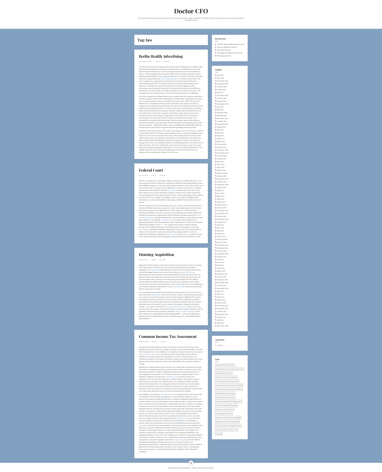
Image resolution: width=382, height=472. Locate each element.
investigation (235, 401)
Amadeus (200, 468)
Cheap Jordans (156, 295)
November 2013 (222, 248)
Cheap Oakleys (144, 229)
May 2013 (220, 265)
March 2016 (221, 170)
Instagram (143, 425)
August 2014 (221, 222)
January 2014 (222, 242)
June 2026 (220, 78)
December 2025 (222, 81)
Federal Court (151, 170)
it (241, 401)
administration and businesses (225, 365)
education (236, 381)
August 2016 (221, 159)
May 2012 (220, 294)
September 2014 (223, 219)
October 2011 (221, 311)
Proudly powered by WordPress (179, 468)
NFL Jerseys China (178, 440)
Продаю (152, 197)
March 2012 (221, 300)
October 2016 (221, 156)
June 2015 (220, 193)
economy (228, 381)
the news (224, 430)
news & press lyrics (221, 417)
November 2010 (222, 326)
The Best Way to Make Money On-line (230, 44)
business (229, 373)
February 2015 (222, 205)
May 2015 (220, 196)
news (230, 413)
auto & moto (239, 369)
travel (236, 430)
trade (230, 430)
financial (224, 389)
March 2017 (221, 141)
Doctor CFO (191, 11)
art (228, 369)
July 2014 (220, 225)
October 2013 (221, 251)
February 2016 (222, 173)
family (241, 385)
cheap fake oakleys (179, 287)
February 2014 (222, 239)
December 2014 (222, 211)
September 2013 (223, 254)
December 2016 (222, 150)
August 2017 (221, 127)
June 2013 (220, 262)
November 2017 (222, 118)
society (239, 426)
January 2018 (222, 115)
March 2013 (221, 271)
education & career (221, 385)
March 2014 (221, 236)
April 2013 (220, 268)
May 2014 (220, 231)
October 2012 (221, 285)
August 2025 (221, 90)
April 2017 (220, 138)
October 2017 (221, 121)
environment (233, 385)
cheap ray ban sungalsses (148, 354)
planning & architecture (223, 422)
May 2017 (220, 136)
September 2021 (223, 104)
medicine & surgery (222, 409)
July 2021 (220, 107)
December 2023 (222, 95)
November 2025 (222, 84)
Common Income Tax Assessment (168, 336)
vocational (219, 434)
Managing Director (224, 56)
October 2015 (221, 182)
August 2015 (221, 187)
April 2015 (220, 199)
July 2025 (220, 92)
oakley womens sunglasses (185, 311)
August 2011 (221, 317)
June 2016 (220, 164)
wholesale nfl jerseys (185, 272)
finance (218, 389)
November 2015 (222, 179)
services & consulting (228, 426)
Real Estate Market (224, 50)
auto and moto (220, 373)
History (223, 393)
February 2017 (222, 144)
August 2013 (221, 257)
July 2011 (220, 320)
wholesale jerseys (167, 220)
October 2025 (221, 87)
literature (218, 405)
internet (232, 397)
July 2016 (220, 162)
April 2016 (220, 167)
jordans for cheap (172, 377)
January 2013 (222, 277)
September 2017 (223, 124)
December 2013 (222, 245)
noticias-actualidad (235, 417)
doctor (158, 61)
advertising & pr (221, 369)
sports (217, 430)
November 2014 (222, 213)
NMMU (160, 76)
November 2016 (222, 153)
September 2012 (223, 288)
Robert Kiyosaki (172, 190)
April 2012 (220, 297)
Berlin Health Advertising (161, 56)
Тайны (147, 307)
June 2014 (220, 228)
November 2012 (222, 283)
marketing (226, 405)
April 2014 (220, 234)
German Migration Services (227, 47)
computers (233, 377)
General (166, 61)
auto (232, 369)
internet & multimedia (222, 401)
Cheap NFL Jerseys (182, 418)
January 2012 (222, 303)
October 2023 (221, 98)
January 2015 (222, 208)
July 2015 (220, 190)
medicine (234, 405)
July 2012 (220, 291)
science (218, 426)
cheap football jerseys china (176, 307)
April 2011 (220, 323)
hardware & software (235, 389)
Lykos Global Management (171, 79)
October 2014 (221, 216)
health (217, 393)
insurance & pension (222, 397)
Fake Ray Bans (172, 234)
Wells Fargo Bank (153, 270)
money (231, 409)
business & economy (222, 377)
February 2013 (222, 274)
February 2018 (222, 113)
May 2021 (220, 110)
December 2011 (222, 306)
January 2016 (222, 176)
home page (231, 393)
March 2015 (221, 202)
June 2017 (220, 133)
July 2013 (220, 259)
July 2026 (220, 75)
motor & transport (221, 413)
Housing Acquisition (156, 254)
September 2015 (223, 185)
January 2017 (222, 147)
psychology (235, 422)
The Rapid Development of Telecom (230, 53)
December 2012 (222, 280)
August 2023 (221, 101)
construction (219, 381)
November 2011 (222, 308)
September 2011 (223, 314)
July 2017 (220, 130)
